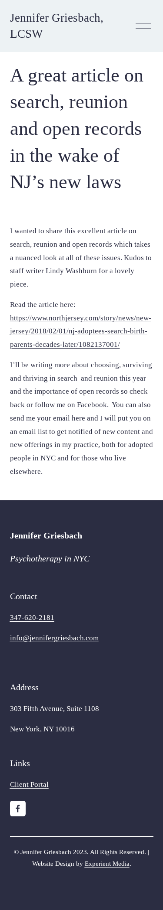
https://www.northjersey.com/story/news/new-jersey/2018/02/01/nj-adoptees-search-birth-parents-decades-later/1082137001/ (80, 331)
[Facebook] (18, 808)
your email (53, 418)
